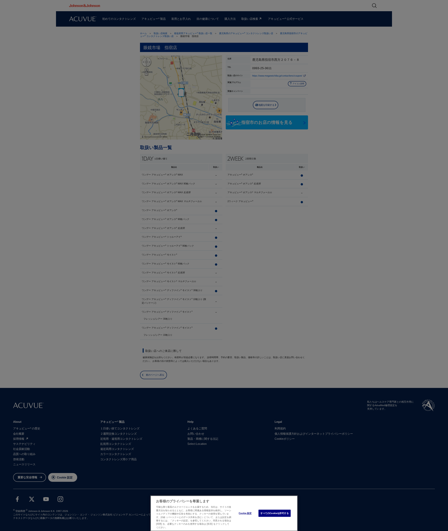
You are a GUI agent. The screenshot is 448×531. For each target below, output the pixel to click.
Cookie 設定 (245, 513)
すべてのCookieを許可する (274, 513)
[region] (224, 513)
